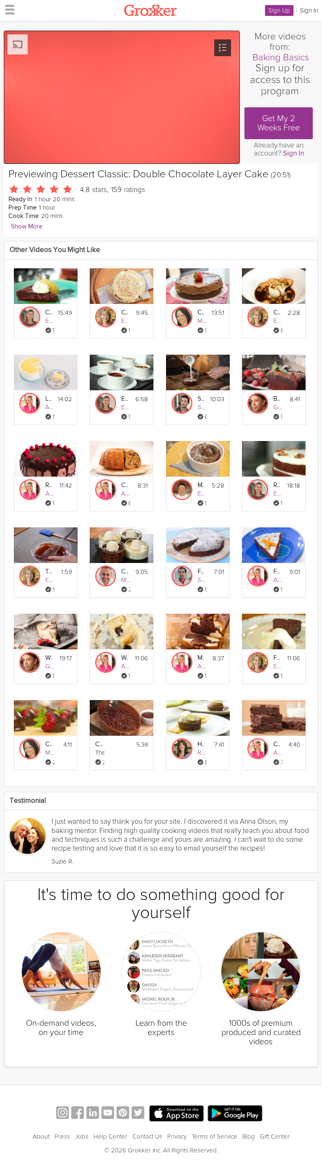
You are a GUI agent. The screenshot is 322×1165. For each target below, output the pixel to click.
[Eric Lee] (181, 489)
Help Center (110, 1136)
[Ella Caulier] (29, 316)
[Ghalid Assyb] (257, 403)
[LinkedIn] (92, 1113)
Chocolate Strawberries (48, 744)
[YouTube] (107, 1113)
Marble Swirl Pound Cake (200, 658)
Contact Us (147, 1136)
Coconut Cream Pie (124, 312)
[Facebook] (77, 1113)
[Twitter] (138, 1113)
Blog (248, 1136)
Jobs (81, 1136)
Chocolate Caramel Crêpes (276, 312)
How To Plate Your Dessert (200, 744)
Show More (26, 226)
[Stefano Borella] (181, 576)
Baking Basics (280, 57)
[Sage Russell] (181, 403)
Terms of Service (214, 1136)
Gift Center (275, 1136)
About (41, 1136)
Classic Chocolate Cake (200, 312)
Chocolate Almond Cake (48, 312)
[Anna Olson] (29, 403)
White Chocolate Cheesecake (48, 658)
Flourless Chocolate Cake (200, 571)
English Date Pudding (124, 399)
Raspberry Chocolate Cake (48, 485)
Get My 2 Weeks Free (278, 123)
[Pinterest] (123, 1113)
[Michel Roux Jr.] (105, 576)
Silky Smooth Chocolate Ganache (200, 399)
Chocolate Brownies (276, 744)
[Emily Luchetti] (105, 316)
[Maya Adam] (181, 316)
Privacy (177, 1136)
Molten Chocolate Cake (200, 485)
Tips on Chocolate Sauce (48, 571)
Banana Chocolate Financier (276, 399)
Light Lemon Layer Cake (48, 399)
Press (62, 1136)
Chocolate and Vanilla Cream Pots (124, 571)
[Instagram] (62, 1113)
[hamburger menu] (8, 9)
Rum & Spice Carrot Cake (276, 485)
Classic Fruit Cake (124, 485)
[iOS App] (176, 1113)
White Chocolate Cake (124, 658)
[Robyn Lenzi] (181, 748)
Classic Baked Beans (98, 744)
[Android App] (235, 1113)
